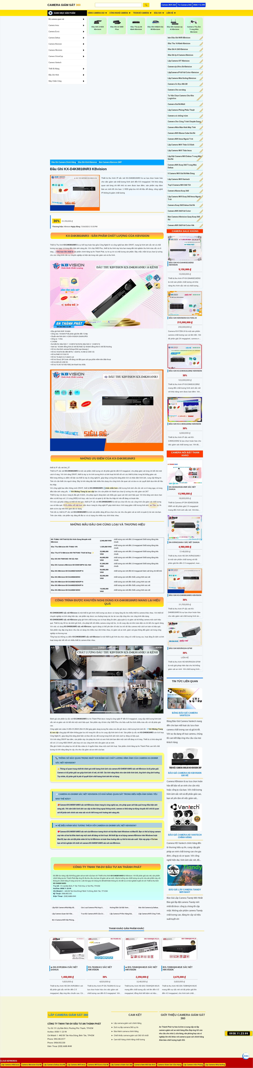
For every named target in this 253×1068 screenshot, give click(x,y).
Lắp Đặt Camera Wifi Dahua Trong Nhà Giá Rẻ (184, 157)
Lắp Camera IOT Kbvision (178, 61)
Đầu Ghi (157, 13)
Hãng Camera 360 (96, 13)
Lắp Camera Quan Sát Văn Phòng (62, 914)
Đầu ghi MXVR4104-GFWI (180, 648)
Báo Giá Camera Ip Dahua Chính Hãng (148, 908)
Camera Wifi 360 (169, 5)
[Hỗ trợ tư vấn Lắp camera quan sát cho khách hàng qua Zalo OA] (246, 1056)
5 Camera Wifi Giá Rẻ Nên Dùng (181, 173)
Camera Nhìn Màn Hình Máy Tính (182, 127)
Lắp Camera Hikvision (10, 1065)
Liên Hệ (169, 13)
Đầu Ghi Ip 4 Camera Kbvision (180, 55)
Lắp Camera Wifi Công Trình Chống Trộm (149, 914)
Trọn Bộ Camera (141, 13)
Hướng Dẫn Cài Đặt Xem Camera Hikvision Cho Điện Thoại (120, 908)
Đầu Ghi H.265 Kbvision (178, 49)
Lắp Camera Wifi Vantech (179, 179)
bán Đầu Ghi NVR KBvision (179, 38)
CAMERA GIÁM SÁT (64, 5)
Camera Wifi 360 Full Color (179, 211)
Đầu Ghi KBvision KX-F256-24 (183, 318)
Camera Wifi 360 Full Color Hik (181, 225)
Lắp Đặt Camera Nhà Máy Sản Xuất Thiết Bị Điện (63, 908)
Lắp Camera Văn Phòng (193, 1065)
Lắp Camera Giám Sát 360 (121, 1065)
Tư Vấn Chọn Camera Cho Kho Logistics (181, 97)
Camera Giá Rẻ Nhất (176, 104)
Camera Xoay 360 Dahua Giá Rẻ (181, 205)
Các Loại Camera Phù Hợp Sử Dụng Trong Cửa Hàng (92, 908)
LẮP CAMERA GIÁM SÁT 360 (68, 1015)
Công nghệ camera (118, 13)
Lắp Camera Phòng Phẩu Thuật (181, 110)
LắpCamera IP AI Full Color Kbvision (183, 72)
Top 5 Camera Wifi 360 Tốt (179, 185)
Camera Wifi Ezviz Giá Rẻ (98, 1065)
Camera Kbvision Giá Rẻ (31, 1065)
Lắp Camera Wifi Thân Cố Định (181, 145)
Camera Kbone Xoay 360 (178, 191)
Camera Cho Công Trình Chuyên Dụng (184, 121)
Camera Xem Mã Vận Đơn (144, 1065)
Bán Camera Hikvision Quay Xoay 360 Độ (184, 218)
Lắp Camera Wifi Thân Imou (180, 150)
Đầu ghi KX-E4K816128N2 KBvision (185, 371)
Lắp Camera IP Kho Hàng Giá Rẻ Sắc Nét (121, 914)
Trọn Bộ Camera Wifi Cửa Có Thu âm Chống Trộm (92, 914)
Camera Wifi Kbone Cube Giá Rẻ (181, 133)
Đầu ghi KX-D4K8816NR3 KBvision (78, 169)
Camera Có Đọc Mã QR (178, 84)
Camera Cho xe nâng (177, 90)
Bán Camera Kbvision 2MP (110, 162)
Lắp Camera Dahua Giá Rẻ (54, 1065)
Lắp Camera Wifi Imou (76, 1065)
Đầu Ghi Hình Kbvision (87, 162)
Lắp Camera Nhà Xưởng (215, 1065)
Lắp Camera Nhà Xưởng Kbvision (182, 78)
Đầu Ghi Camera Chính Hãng (63, 162)
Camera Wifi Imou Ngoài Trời (180, 139)
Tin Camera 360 (184, 5)
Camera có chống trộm (178, 116)
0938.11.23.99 (238, 1033)
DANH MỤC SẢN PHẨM (64, 13)
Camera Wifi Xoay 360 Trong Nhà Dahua (182, 166)
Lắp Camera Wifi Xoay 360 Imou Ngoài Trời (184, 198)
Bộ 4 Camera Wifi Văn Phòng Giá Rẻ (63, 920)
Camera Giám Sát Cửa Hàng (169, 1065)
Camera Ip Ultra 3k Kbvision (180, 67)
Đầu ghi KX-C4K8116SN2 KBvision (185, 424)
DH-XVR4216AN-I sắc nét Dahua (184, 542)
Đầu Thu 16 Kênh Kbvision (179, 43)
